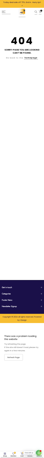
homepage (31, 57)
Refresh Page (13, 357)
